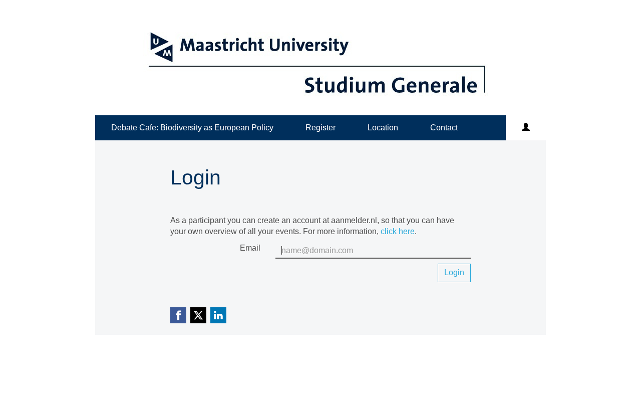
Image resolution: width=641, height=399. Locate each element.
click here (398, 231)
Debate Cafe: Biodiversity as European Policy (192, 127)
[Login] (526, 127)
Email (250, 248)
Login (454, 272)
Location (383, 127)
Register (320, 127)
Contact (444, 127)
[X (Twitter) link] (198, 315)
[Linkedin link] (218, 315)
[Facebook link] (178, 315)
